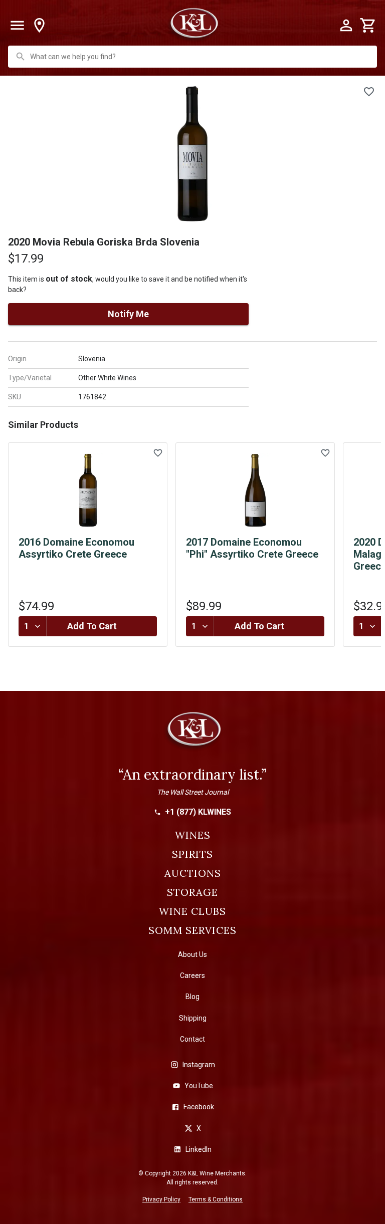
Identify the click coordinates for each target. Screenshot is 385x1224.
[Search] (20, 56)
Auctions (192, 873)
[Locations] (39, 26)
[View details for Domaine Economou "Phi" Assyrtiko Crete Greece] (255, 490)
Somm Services (192, 930)
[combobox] (193, 57)
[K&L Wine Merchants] (192, 733)
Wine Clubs (192, 911)
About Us (192, 954)
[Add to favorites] (369, 92)
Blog (192, 997)
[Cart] (368, 26)
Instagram (198, 1065)
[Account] (346, 26)
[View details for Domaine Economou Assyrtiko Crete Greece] (88, 490)
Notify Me (128, 314)
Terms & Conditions (215, 1199)
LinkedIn (198, 1149)
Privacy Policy (161, 1199)
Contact (192, 1039)
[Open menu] (17, 26)
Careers (192, 975)
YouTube (198, 1086)
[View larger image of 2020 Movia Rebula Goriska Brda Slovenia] (192, 154)
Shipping (193, 1018)
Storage (192, 892)
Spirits (192, 854)
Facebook (198, 1107)
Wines (193, 835)
